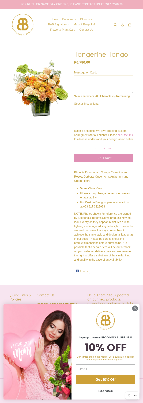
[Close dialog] (135, 308)
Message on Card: (85, 72)
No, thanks (105, 391)
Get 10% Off (105, 379)
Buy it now (104, 157)
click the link (125, 135)
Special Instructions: (86, 103)
